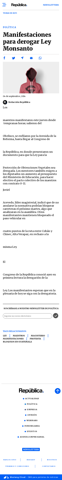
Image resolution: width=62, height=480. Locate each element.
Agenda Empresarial (32, 437)
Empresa (32, 409)
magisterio (38, 335)
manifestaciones (13, 338)
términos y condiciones (17, 466)
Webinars (32, 420)
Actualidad (32, 398)
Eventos (32, 431)
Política (32, 404)
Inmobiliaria (32, 426)
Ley (5, 335)
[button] (4, 58)
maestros (19, 335)
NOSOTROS (52, 460)
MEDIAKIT (31, 460)
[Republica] (19, 5)
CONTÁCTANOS (49, 466)
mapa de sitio (9, 460)
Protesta (35, 338)
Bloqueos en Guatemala (17, 341)
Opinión (32, 415)
